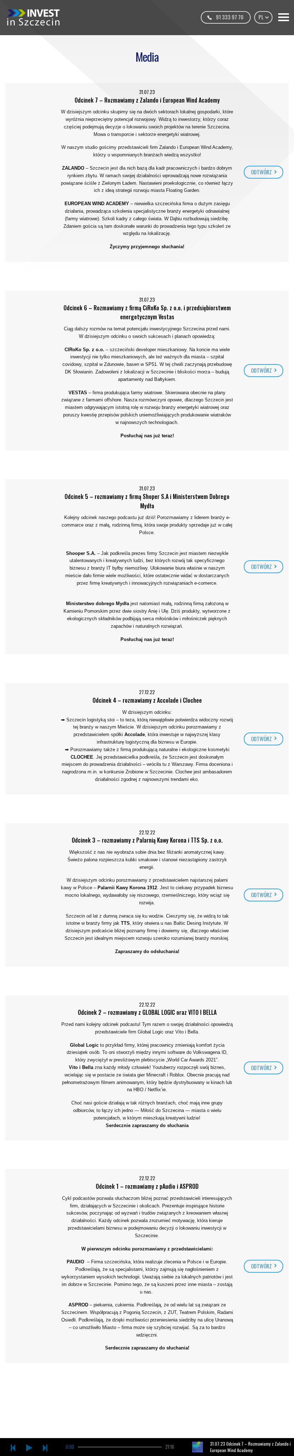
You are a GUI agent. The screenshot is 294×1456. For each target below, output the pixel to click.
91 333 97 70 (229, 17)
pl (262, 17)
